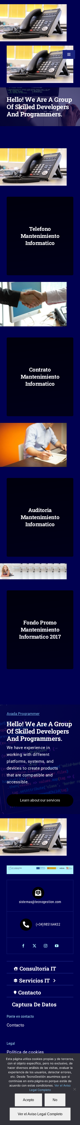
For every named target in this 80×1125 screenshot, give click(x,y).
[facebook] (23, 945)
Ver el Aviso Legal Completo (40, 1114)
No (55, 1100)
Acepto (28, 1100)
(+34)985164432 (48, 924)
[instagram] (45, 945)
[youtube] (56, 945)
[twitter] (34, 945)
